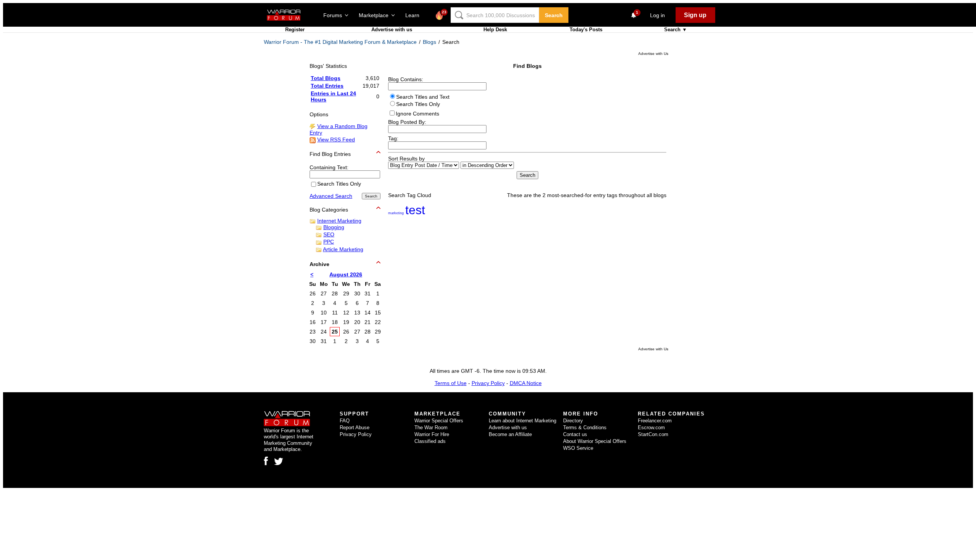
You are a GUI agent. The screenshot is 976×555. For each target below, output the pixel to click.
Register (295, 29)
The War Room (431, 427)
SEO (328, 234)
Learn (414, 15)
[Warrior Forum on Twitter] (278, 461)
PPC (328, 242)
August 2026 (345, 274)
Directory (573, 420)
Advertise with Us (653, 53)
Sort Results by (406, 159)
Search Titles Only (418, 104)
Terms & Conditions (585, 427)
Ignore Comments (417, 114)
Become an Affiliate (510, 434)
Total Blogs (325, 78)
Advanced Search (331, 196)
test (415, 210)
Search (554, 15)
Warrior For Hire (431, 434)
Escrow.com (651, 427)
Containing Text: (329, 167)
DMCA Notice (526, 383)
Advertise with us (391, 29)
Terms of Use (451, 383)
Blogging (333, 227)
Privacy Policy (488, 383)
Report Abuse (354, 427)
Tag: (393, 138)
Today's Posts (586, 29)
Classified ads (430, 441)
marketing (396, 213)
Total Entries (327, 86)
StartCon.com (653, 434)
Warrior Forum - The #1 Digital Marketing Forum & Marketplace (340, 42)
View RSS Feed (336, 139)
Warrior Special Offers (438, 420)
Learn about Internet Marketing (522, 420)
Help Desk (495, 29)
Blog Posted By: (407, 122)
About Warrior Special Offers (594, 441)
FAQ (345, 420)
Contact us (575, 434)
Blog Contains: (405, 79)
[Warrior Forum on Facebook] (266, 460)
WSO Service (578, 448)
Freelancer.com (655, 420)
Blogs (429, 42)
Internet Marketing (339, 221)
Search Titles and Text (422, 97)
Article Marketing (343, 249)
